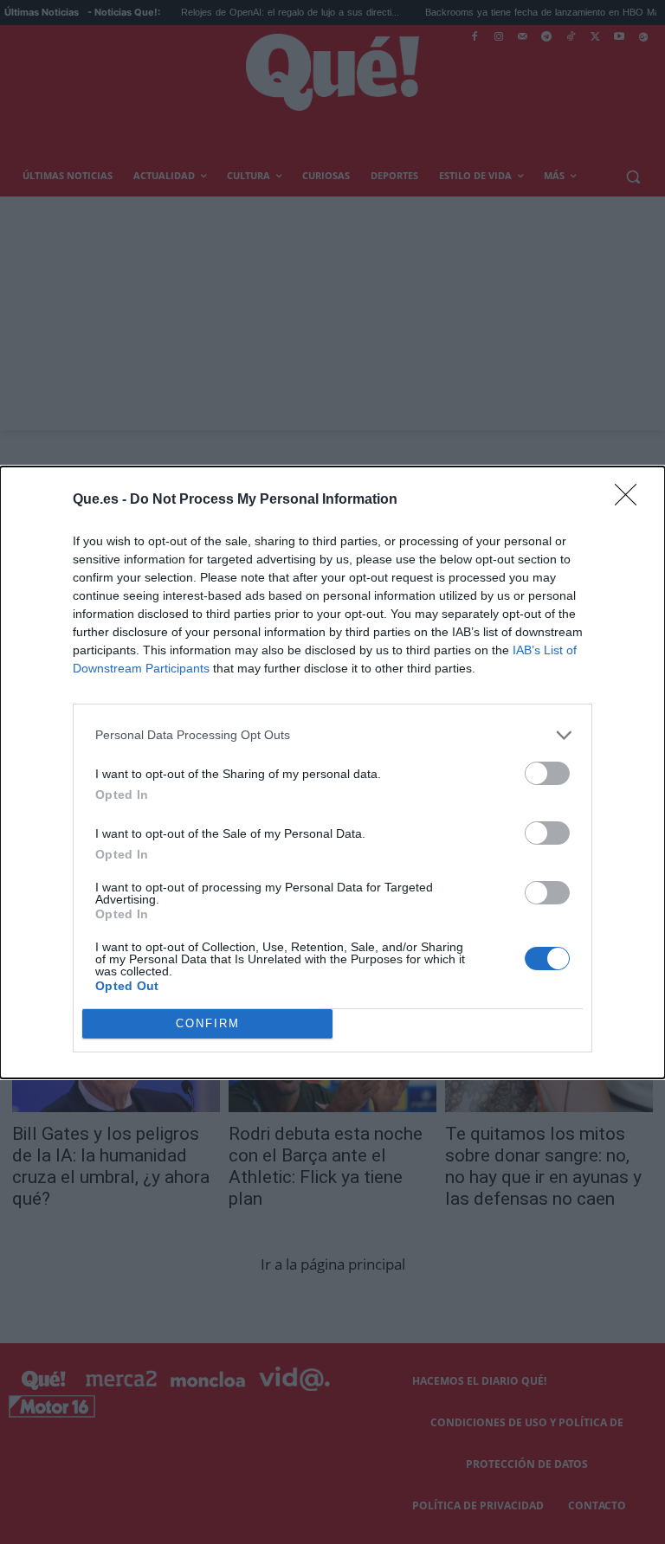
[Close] (631, 500)
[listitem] (332, 735)
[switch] (547, 773)
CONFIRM (208, 1023)
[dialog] (332, 772)
